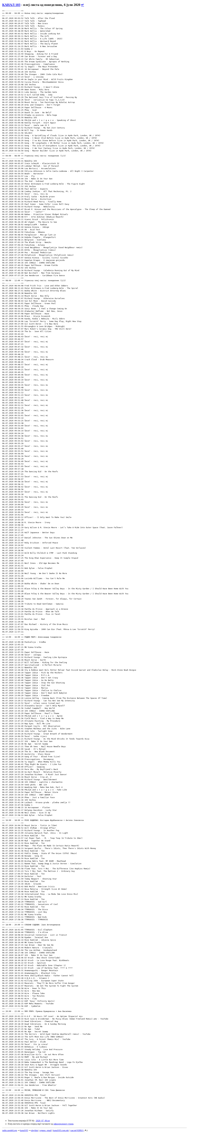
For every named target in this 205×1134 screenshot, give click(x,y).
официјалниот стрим (63, 1124)
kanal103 (24, 1130)
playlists (34, 1130)
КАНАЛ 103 (11, 5)
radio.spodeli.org (9, 1130)
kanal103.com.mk (61, 1130)
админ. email (45, 1130)
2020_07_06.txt (43, 1120)
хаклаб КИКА (77, 1130)
